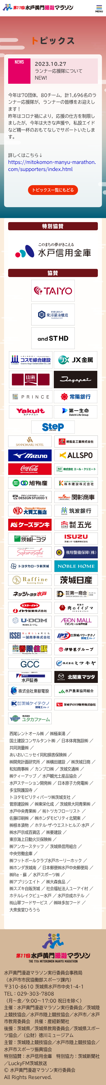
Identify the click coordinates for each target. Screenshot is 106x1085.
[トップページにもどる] (38, 9)
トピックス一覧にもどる (53, 190)
